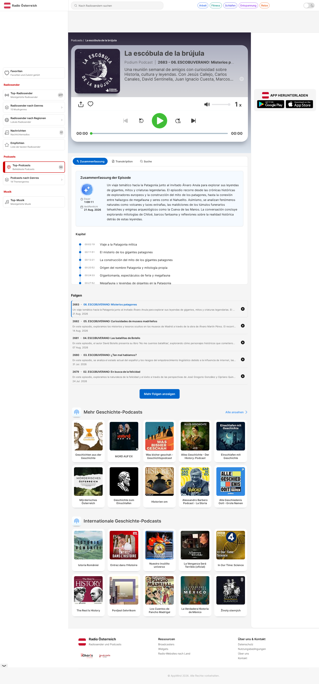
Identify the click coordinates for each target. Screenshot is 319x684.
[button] (207, 104)
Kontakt (242, 658)
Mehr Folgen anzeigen (159, 394)
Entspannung (248, 5)
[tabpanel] (159, 225)
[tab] (90, 161)
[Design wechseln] (309, 5)
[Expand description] (241, 78)
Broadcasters (166, 644)
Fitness (215, 5)
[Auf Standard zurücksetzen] (141, 121)
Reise (264, 5)
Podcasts (76, 40)
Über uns (243, 653)
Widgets (163, 648)
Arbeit (203, 5)
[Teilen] (81, 104)
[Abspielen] (159, 120)
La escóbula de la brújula (101, 40)
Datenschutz (245, 644)
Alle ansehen (234, 412)
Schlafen (230, 5)
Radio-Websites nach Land (174, 653)
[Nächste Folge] (193, 121)
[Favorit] (90, 104)
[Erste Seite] (178, 121)
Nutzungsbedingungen (252, 648)
